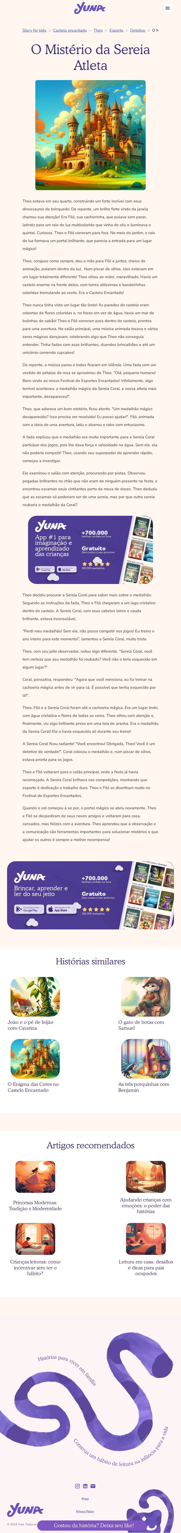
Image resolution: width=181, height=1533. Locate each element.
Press (85, 1499)
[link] (45, 569)
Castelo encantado (70, 30)
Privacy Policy (85, 1511)
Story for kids (34, 30)
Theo (98, 30)
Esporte (116, 30)
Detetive (137, 30)
